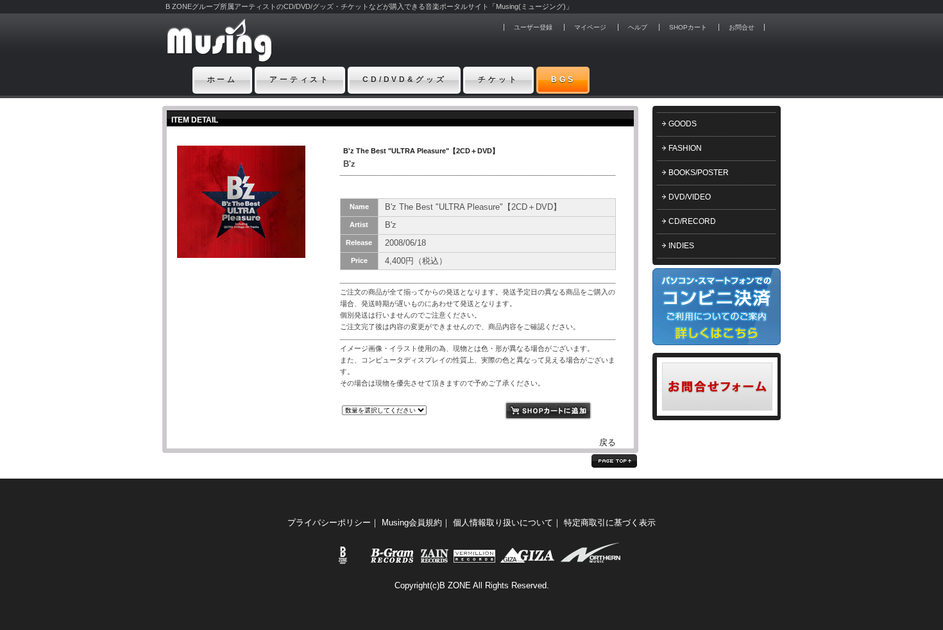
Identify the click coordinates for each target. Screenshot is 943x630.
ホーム (222, 79)
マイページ (590, 27)
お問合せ (741, 27)
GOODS (682, 123)
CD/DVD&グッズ (404, 79)
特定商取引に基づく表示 (610, 522)
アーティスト (299, 79)
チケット (498, 79)
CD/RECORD (692, 221)
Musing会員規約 (412, 522)
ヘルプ (637, 27)
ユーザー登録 (533, 27)
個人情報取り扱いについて (503, 522)
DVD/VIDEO (689, 196)
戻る (607, 442)
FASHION (685, 148)
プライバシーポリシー (329, 522)
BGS (563, 79)
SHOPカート (688, 27)
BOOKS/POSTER (698, 172)
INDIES (681, 245)
